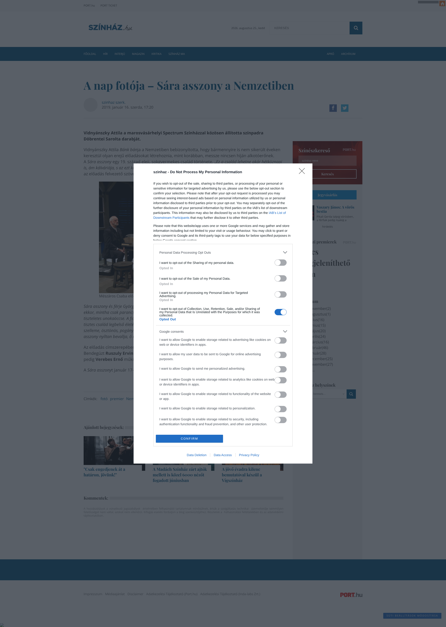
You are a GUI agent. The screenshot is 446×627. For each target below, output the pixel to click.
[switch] (281, 262)
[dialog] (223, 313)
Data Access (223, 455)
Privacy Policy (249, 455)
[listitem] (223, 252)
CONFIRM (189, 438)
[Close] (303, 172)
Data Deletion (197, 455)
